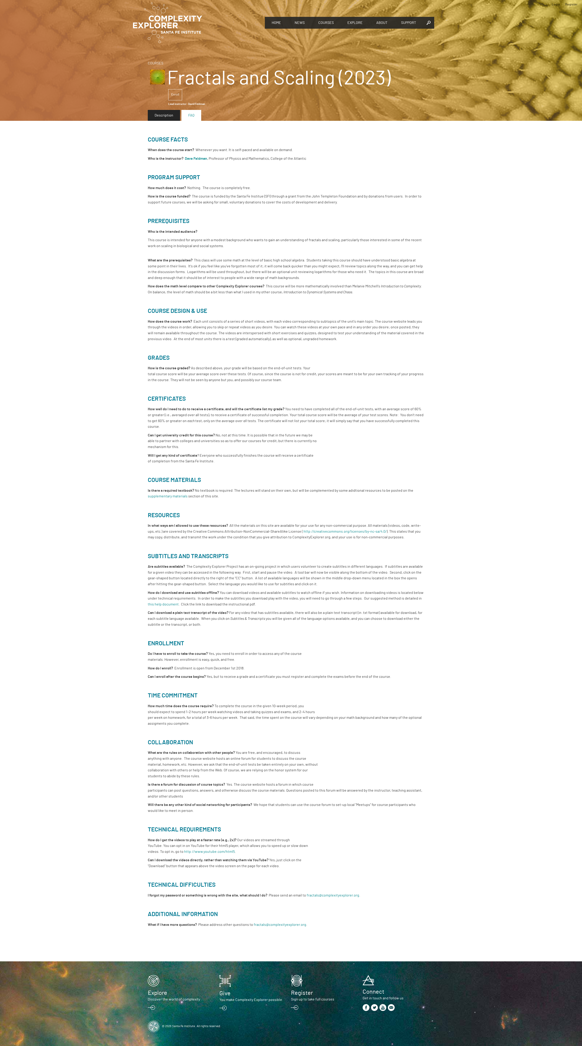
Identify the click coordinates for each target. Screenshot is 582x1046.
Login (556, 4)
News (300, 23)
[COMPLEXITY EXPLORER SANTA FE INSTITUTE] (196, 22)
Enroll (175, 94)
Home (276, 23)
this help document (163, 604)
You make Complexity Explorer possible (250, 1000)
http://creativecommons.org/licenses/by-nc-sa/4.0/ (345, 531)
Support (408, 23)
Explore (355, 23)
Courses (326, 23)
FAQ (191, 115)
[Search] (428, 23)
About (381, 23)
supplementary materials (168, 496)
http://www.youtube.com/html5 (209, 852)
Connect (373, 992)
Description (164, 115)
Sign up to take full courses (312, 999)
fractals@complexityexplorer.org (333, 895)
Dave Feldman (196, 158)
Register (571, 4)
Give (225, 993)
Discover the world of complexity (174, 999)
